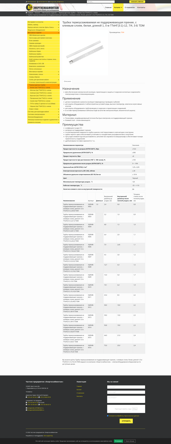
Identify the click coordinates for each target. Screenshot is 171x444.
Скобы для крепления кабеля (39, 79)
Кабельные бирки (35, 51)
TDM (122, 32)
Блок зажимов (34, 40)
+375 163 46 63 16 (45, 404)
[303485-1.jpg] (85, 52)
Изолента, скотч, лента (36, 48)
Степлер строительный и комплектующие (43, 82)
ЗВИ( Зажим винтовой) (36, 46)
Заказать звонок (137, 1)
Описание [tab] (67, 81)
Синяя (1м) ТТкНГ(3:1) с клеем (40, 101)
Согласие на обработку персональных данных (124, 416)
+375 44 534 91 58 (42, 1)
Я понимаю (118, 441)
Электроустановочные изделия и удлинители (43, 119)
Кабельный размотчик (36, 56)
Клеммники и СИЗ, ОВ (36, 63)
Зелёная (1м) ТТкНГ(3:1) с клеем (41, 93)
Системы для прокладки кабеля (38, 111)
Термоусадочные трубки (37, 85)
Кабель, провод (33, 24)
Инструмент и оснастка (35, 22)
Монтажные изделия (34, 32)
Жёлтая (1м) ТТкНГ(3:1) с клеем (40, 90)
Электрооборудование (35, 117)
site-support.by (48, 436)
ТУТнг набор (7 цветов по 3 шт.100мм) (42, 103)
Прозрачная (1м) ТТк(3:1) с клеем (41, 98)
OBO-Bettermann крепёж (37, 35)
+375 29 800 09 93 (45, 397)
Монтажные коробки (36, 71)
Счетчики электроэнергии (36, 114)
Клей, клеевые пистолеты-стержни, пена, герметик (42, 60)
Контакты (141, 7)
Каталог (117, 7)
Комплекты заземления (37, 66)
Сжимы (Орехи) (34, 77)
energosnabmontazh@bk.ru (35, 410)
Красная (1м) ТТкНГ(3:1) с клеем (40, 95)
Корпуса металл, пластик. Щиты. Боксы (41, 27)
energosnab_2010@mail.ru (57, 1)
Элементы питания (34, 122)
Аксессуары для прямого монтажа (40, 38)
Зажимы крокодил (35, 43)
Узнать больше (130, 441)
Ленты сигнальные (35, 69)
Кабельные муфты (35, 54)
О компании (130, 7)
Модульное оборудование (36, 30)
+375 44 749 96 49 (32, 397)
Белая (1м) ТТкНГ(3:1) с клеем (40, 87)
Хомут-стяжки (33, 109)
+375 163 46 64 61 (31, 1)
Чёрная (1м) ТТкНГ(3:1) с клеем (40, 106)
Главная (108, 7)
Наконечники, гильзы (36, 74)
